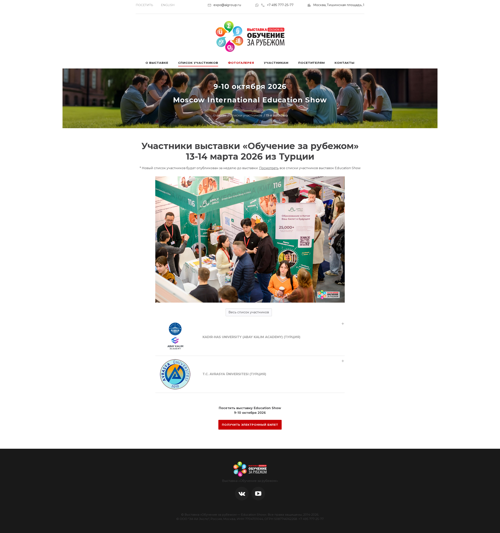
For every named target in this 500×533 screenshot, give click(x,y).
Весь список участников (249, 312)
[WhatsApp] (258, 5)
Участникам (276, 63)
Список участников (198, 63)
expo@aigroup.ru (227, 5)
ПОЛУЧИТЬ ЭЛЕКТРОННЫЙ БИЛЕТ (250, 424)
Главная (219, 115)
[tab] (250, 337)
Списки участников (246, 115)
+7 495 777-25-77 (280, 5)
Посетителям (311, 63)
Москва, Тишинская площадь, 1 (338, 5)
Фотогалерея (241, 63)
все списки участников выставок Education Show (310, 168)
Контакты (344, 63)
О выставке (157, 63)
